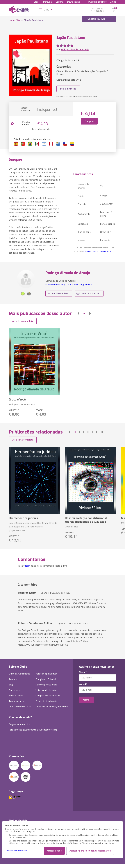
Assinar (86, 699)
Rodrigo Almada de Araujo (75, 49)
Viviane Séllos (71, 526)
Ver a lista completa (23, 321)
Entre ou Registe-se (100, 9)
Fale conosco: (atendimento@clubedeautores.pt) (33, 729)
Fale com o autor (91, 293)
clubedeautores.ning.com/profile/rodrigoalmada (68, 284)
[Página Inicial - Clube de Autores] (19, 10)
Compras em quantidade (48, 695)
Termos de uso (16, 701)
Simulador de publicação (52, 706)
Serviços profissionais (46, 684)
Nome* (83, 672)
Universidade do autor (46, 690)
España (59, 1)
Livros (20, 20)
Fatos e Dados (16, 695)
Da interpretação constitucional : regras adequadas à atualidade (86, 520)
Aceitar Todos (54, 850)
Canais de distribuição (46, 701)
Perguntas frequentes (19, 724)
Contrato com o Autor (20, 706)
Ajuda (113, 1)
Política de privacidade (46, 673)
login (27, 565)
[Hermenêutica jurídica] (34, 480)
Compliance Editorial (46, 679)
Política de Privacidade (17, 851)
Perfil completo (60, 293)
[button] (78, 313)
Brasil (36, 1)
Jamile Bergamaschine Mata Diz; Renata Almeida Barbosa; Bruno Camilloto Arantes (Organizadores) (33, 527)
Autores (13, 679)
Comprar (89, 121)
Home (12, 20)
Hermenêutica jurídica (23, 518)
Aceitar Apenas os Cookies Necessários (90, 850)
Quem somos (15, 690)
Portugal (47, 1)
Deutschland (73, 1)
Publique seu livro (97, 1)
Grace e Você (17, 399)
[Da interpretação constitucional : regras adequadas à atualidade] (90, 480)
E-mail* (83, 684)
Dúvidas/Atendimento (19, 673)
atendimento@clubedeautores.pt (97, 251)
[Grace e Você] (34, 361)
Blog (11, 684)
